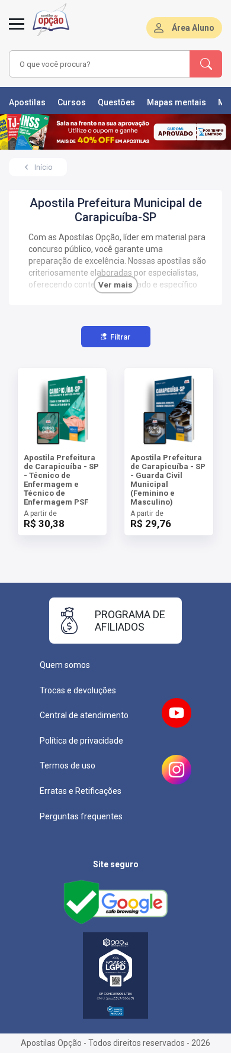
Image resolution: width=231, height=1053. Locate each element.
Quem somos (65, 665)
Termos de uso (67, 765)
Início (43, 167)
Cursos (71, 102)
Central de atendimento (84, 715)
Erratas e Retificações (80, 791)
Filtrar (120, 336)
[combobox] (99, 64)
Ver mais (115, 284)
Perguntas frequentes (81, 816)
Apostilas (27, 102)
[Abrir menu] (16, 30)
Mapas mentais (176, 102)
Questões (116, 102)
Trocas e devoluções (78, 690)
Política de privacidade (81, 740)
